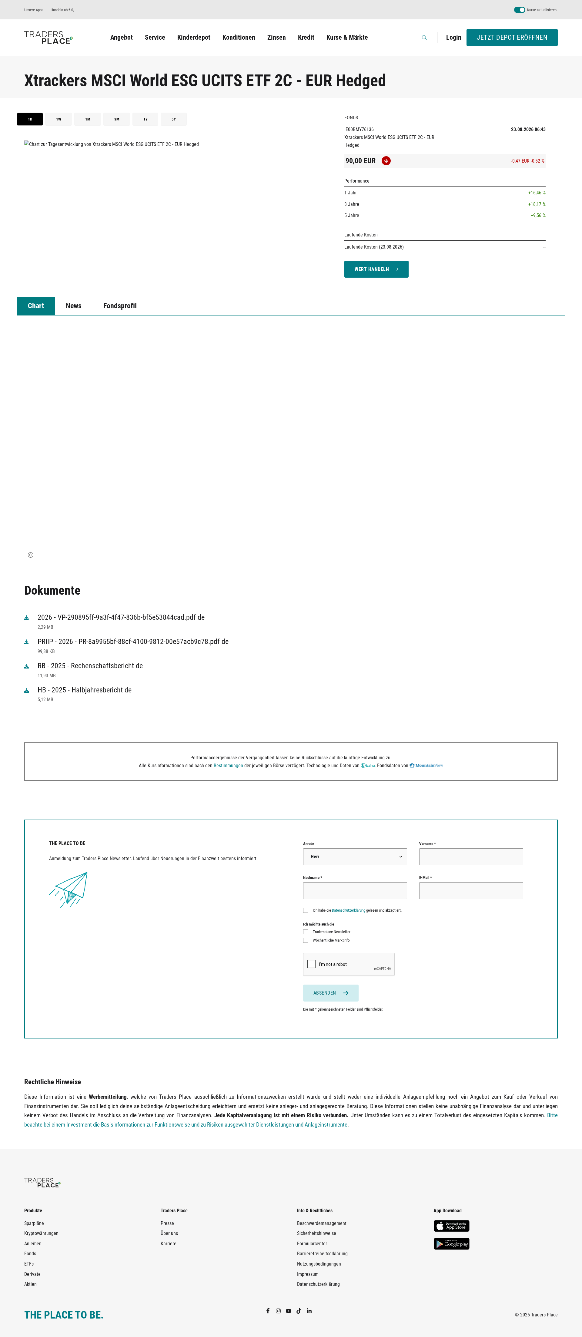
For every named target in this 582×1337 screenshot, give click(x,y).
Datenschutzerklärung (348, 910)
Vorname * (427, 843)
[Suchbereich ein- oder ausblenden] (425, 37)
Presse (167, 1223)
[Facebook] (270, 1311)
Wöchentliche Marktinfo (331, 940)
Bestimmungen (228, 765)
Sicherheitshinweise (316, 1233)
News (74, 306)
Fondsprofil (120, 306)
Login (453, 37)
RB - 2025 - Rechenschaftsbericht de (90, 666)
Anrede (308, 843)
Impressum (308, 1274)
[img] (30, 555)
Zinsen (276, 37)
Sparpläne (34, 1223)
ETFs (29, 1264)
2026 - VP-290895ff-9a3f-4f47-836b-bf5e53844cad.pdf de (121, 617)
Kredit (306, 37)
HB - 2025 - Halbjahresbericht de (85, 690)
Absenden (324, 993)
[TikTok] (301, 1311)
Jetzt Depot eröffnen (512, 37)
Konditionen (238, 37)
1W (58, 119)
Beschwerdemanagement (321, 1223)
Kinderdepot (193, 37)
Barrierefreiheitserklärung (322, 1253)
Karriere (168, 1243)
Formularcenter (312, 1243)
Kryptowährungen (41, 1233)
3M (116, 119)
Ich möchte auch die (318, 924)
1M (87, 119)
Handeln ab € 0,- (63, 10)
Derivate (32, 1274)
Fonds (30, 1253)
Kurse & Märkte (347, 37)
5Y (174, 119)
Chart (36, 306)
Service (155, 37)
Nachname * (312, 877)
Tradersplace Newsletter (331, 931)
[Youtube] (291, 1311)
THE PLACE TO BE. (64, 1315)
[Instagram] (281, 1311)
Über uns (169, 1233)
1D (30, 119)
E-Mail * (425, 877)
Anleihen (33, 1243)
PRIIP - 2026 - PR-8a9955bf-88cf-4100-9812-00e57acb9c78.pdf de (133, 641)
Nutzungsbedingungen (319, 1264)
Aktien (30, 1284)
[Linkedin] (311, 1311)
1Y (145, 119)
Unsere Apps (33, 10)
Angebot (121, 37)
